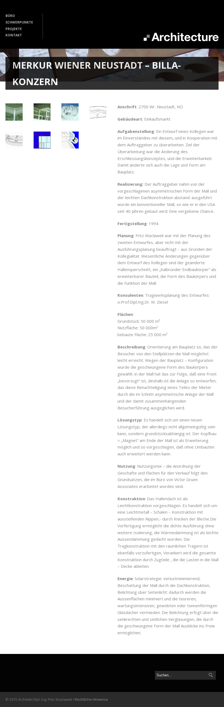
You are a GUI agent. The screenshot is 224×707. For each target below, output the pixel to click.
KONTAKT (13, 35)
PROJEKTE (13, 29)
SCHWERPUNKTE (19, 22)
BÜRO (10, 15)
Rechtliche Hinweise (91, 699)
